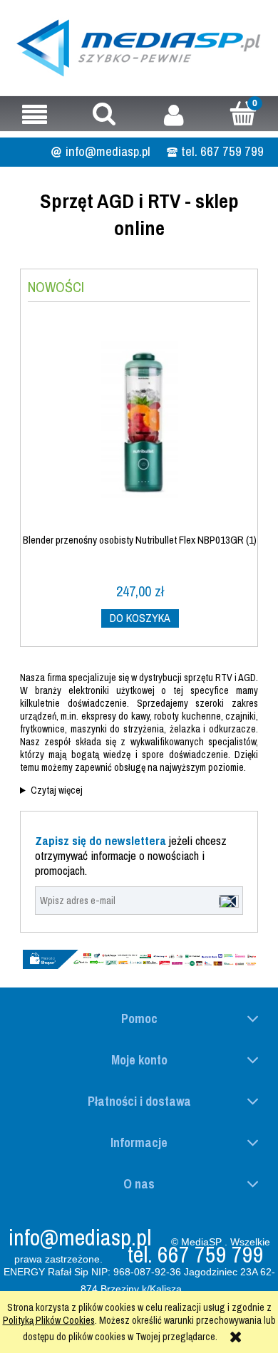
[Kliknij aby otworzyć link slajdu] (139, 960)
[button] (35, 114)
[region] (139, 960)
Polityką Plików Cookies (49, 1320)
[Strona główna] (139, 45)
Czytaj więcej (57, 790)
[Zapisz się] (229, 900)
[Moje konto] (174, 114)
